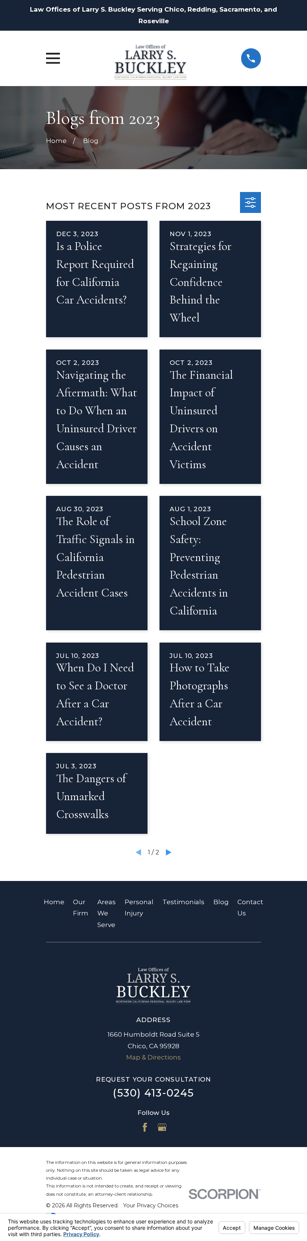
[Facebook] (144, 1127)
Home (54, 902)
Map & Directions (153, 1057)
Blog (221, 902)
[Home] (150, 58)
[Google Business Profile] (162, 1127)
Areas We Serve (106, 913)
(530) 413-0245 (153, 1093)
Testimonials (183, 902)
